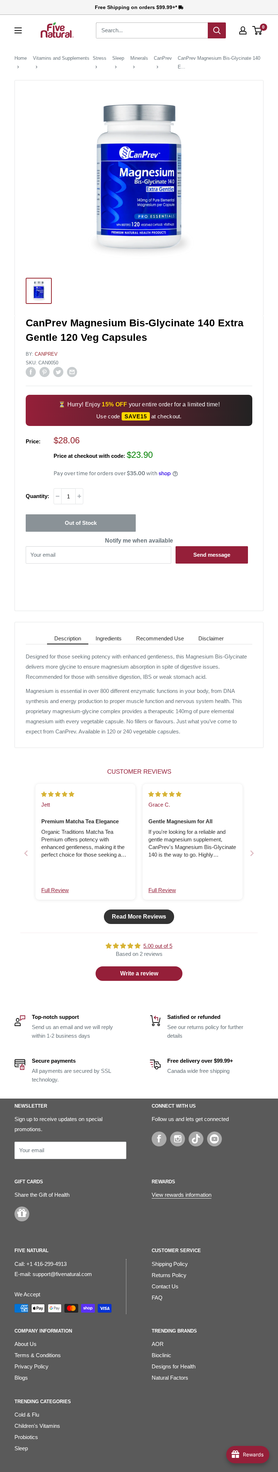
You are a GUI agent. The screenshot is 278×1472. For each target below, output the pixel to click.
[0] (257, 30)
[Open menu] (18, 30)
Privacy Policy (31, 1366)
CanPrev (163, 58)
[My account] (243, 30)
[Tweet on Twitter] (58, 372)
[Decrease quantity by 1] (57, 496)
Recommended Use (160, 638)
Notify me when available (139, 541)
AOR (158, 1344)
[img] (57, 794)
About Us (25, 1344)
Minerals (139, 58)
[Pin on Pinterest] (44, 372)
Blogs (21, 1378)
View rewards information (181, 1195)
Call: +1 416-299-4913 (40, 1264)
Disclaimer (211, 638)
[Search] (217, 30)
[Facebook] (159, 1139)
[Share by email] (72, 372)
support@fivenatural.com (62, 1274)
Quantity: (37, 496)
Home (20, 58)
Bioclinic (161, 1355)
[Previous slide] (26, 853)
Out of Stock (81, 523)
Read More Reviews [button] (139, 916)
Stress (99, 58)
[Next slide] (252, 853)
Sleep (118, 58)
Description (67, 638)
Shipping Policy (170, 1264)
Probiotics (26, 1437)
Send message (211, 555)
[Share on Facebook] (31, 372)
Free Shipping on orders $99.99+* (136, 7)
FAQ (157, 1298)
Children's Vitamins (37, 1426)
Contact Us (165, 1286)
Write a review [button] (139, 973)
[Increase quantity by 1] (79, 496)
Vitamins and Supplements (61, 58)
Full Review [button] (55, 890)
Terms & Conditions (37, 1355)
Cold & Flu (26, 1415)
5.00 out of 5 (157, 946)
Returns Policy (169, 1275)
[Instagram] (177, 1139)
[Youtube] (214, 1139)
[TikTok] (196, 1139)
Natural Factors (170, 1378)
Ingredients (109, 638)
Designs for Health (173, 1366)
